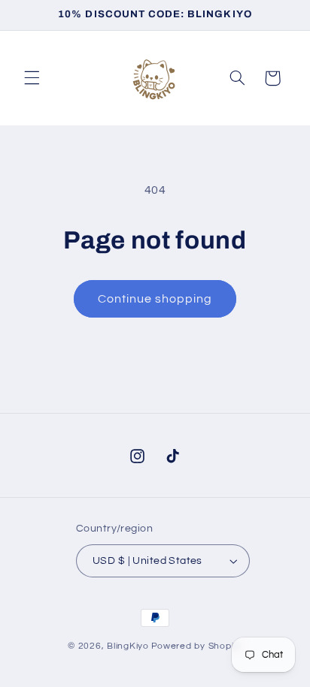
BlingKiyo (128, 646)
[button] (31, 78)
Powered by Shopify (196, 646)
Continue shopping (155, 299)
